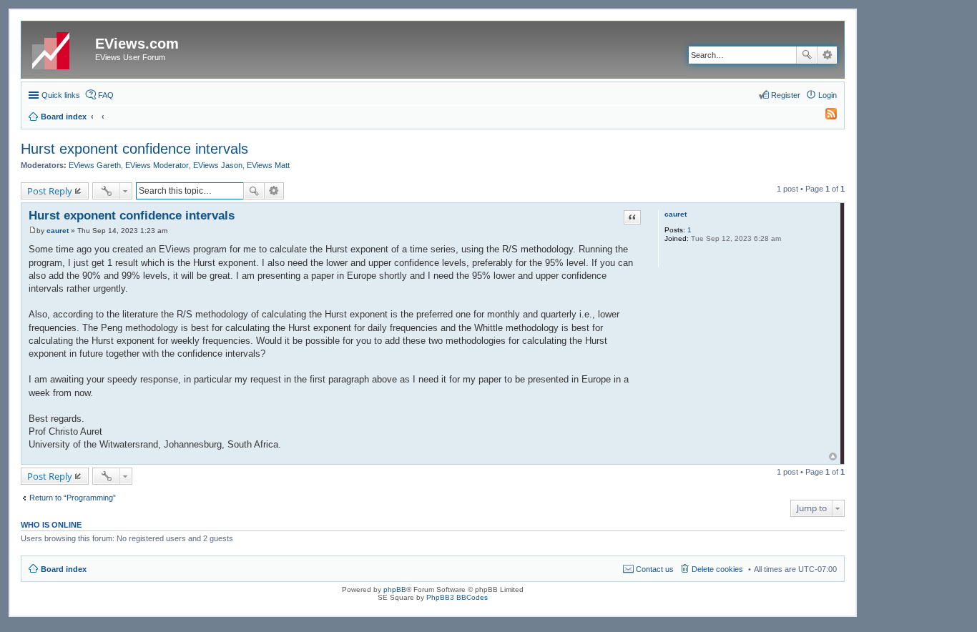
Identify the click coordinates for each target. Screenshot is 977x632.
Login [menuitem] (827, 95)
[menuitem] (824, 116)
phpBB (394, 589)
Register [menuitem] (785, 95)
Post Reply (49, 190)
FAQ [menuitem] (106, 95)
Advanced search (827, 55)
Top (833, 456)
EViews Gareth (95, 165)
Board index (64, 569)
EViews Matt (268, 165)
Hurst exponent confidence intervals (134, 149)
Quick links (60, 95)
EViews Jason (217, 165)
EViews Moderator (157, 165)
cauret (675, 214)
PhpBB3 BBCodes (457, 597)
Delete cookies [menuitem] (717, 569)
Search (807, 55)
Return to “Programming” (72, 497)
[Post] (32, 230)
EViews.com (137, 43)
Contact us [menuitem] (655, 569)
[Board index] (60, 48)
